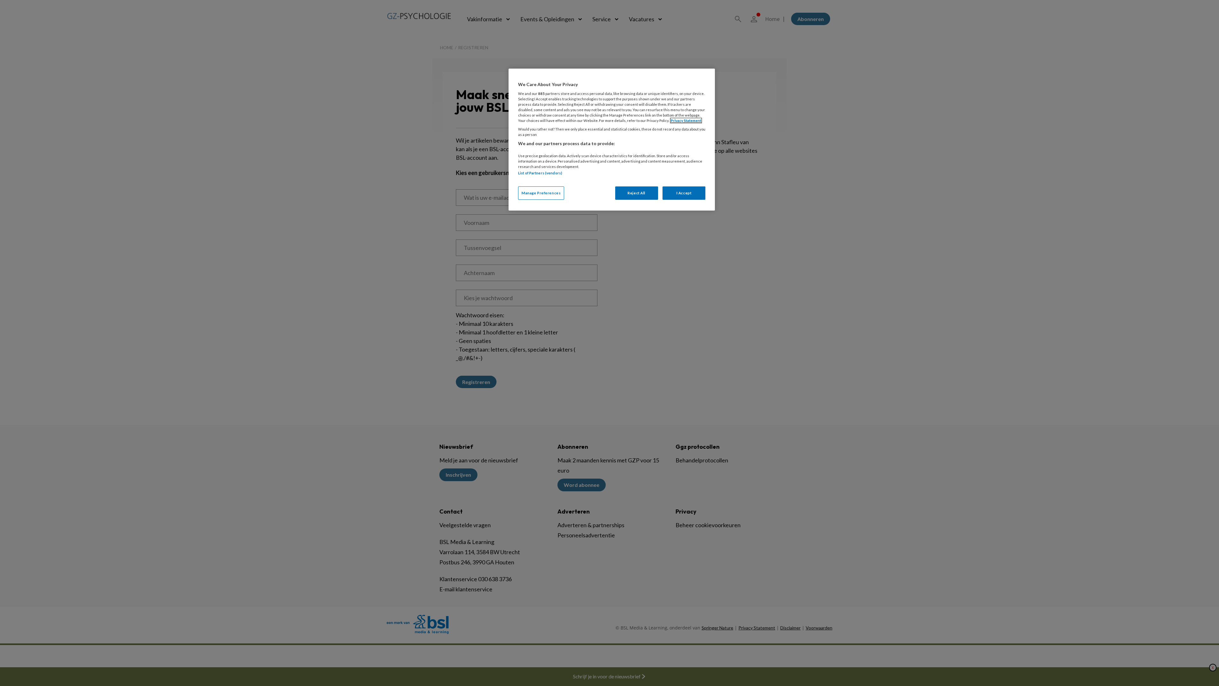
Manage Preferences (541, 193)
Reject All (636, 193)
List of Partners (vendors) (540, 173)
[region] (612, 140)
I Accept (684, 193)
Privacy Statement (686, 120)
